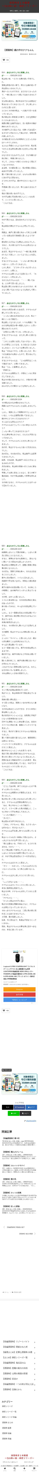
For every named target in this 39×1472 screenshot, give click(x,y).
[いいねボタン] (4, 60)
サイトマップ (28, 1462)
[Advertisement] (19, 514)
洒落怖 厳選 (7, 1070)
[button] (25, 1113)
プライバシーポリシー (10, 1462)
